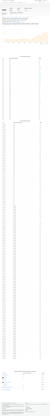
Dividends (27, 17)
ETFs (25, 2)
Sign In (36, 0)
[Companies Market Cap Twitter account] (26, 410)
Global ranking (6, 2)
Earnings (11, 17)
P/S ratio (23, 17)
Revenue (8, 17)
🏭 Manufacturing (20, 12)
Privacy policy (28, 407)
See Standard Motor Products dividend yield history (17, 22)
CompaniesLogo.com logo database (15, 412)
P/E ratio (20, 17)
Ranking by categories (20, 2)
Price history (15, 17)
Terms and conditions (29, 408)
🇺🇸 (39, 0)
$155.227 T (12, 0)
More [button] (30, 17)
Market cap (4, 17)
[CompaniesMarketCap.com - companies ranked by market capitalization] (3, 2)
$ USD (44, 0)
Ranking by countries (12, 2)
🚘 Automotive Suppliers (13, 12)
